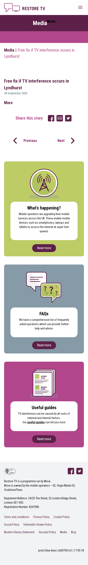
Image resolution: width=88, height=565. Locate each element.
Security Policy (47, 532)
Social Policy (11, 524)
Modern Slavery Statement (19, 532)
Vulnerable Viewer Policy (37, 524)
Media (9, 50)
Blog (73, 532)
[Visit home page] (24, 5)
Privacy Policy (41, 517)
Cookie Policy (62, 517)
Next (61, 140)
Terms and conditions (16, 517)
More (8, 102)
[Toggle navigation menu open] (80, 7)
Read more (44, 248)
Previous (30, 140)
